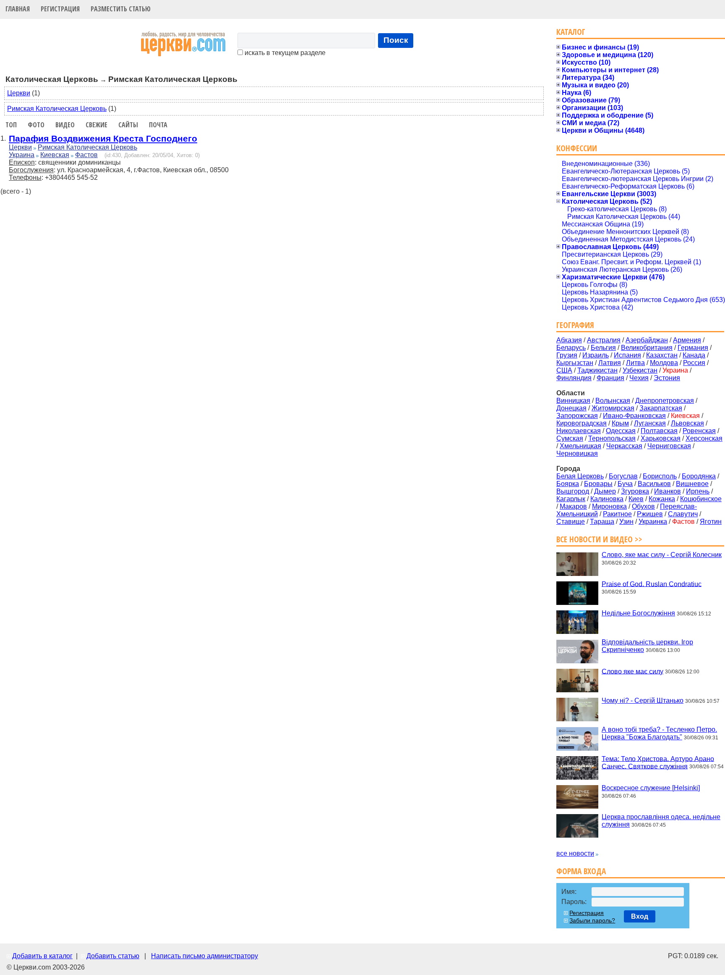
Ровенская (699, 430)
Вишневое (692, 483)
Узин (626, 521)
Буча (625, 483)
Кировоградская (581, 423)
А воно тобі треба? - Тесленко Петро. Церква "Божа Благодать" (659, 733)
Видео (65, 124)
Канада (694, 355)
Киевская (54, 154)
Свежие (96, 124)
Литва (635, 362)
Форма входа (581, 871)
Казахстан (662, 355)
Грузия (566, 355)
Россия (694, 362)
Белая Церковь (580, 476)
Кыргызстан (574, 362)
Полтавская (659, 430)
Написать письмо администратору (204, 955)
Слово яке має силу (632, 671)
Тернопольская (612, 438)
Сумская (569, 438)
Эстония (667, 377)
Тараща (602, 521)
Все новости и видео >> (599, 539)
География (575, 325)
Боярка (567, 483)
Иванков (667, 491)
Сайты (128, 124)
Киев (636, 498)
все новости (575, 853)
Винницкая (573, 400)
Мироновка (609, 506)
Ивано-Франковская (634, 415)
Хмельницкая (580, 445)
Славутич (683, 514)
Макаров (573, 506)
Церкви (18, 93)
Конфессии (576, 148)
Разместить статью (121, 8)
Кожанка (662, 498)
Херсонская (704, 438)
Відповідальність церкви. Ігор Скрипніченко (647, 646)
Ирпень (697, 491)
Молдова (664, 362)
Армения (687, 340)
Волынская (612, 400)
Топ (11, 124)
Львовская (687, 423)
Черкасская (624, 445)
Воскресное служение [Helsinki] (651, 787)
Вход (639, 916)
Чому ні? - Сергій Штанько (642, 700)
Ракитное (617, 514)
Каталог (570, 31)
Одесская (621, 430)
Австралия (604, 340)
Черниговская (669, 445)
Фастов (86, 154)
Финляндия (574, 377)
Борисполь (660, 476)
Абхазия (569, 340)
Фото (36, 124)
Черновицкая (577, 453)
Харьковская (661, 438)
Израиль (595, 355)
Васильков (654, 483)
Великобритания (647, 347)
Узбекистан (640, 370)
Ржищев (650, 514)
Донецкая (571, 408)
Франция (610, 377)
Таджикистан (597, 370)
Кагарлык (570, 498)
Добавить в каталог (42, 955)
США (564, 370)
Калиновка (606, 498)
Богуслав (623, 476)
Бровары (598, 483)
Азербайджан (647, 340)
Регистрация (60, 8)
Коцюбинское (701, 498)
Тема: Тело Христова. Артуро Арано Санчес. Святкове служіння (658, 762)
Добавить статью (112, 955)
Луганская (650, 423)
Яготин (711, 521)
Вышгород (572, 491)
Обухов (643, 506)
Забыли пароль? (592, 920)
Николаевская (578, 430)
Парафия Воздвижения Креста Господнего (103, 138)
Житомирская (613, 408)
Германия (693, 347)
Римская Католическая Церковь (57, 108)
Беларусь (571, 347)
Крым (620, 423)
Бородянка (699, 476)
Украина (21, 154)
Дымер (605, 491)
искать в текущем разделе (284, 52)
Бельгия (603, 347)
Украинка (653, 521)
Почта (158, 124)
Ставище (570, 521)
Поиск (395, 40)
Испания (627, 355)
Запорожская (577, 415)
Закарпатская (660, 408)
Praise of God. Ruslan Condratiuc (652, 583)
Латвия (609, 362)
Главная (17, 8)
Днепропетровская (664, 400)
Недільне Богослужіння (638, 613)
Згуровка (635, 491)
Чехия (639, 377)
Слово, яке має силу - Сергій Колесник (662, 554)
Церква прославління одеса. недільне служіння (661, 820)
